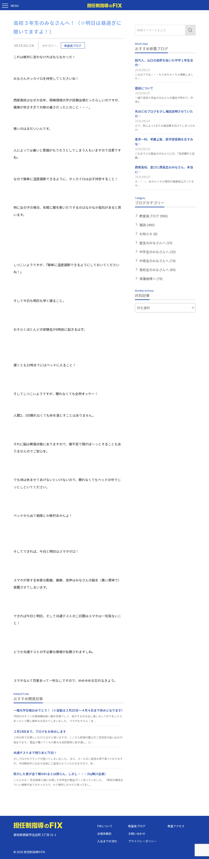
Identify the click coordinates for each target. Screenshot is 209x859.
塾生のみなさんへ (155, 242)
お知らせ (148, 233)
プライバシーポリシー (142, 841)
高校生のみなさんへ (157, 269)
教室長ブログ (72, 46)
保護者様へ (151, 278)
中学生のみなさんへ (157, 251)
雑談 (147, 224)
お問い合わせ (136, 834)
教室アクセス (176, 826)
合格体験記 (104, 834)
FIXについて (105, 826)
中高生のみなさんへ (157, 260)
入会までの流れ (107, 841)
